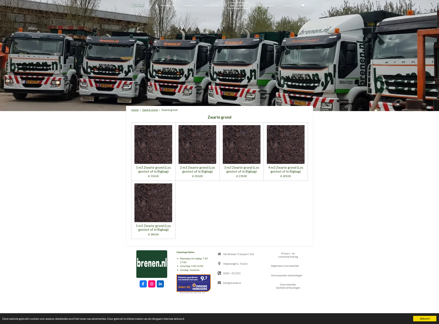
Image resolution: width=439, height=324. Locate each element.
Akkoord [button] (425, 318)
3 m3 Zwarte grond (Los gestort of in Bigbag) (241, 169)
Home (135, 109)
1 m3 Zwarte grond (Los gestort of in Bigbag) (153, 169)
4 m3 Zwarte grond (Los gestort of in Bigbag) (285, 169)
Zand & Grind (150, 109)
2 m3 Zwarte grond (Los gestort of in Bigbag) (197, 169)
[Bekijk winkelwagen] (303, 5)
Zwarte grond (169, 109)
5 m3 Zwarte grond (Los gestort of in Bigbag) (153, 227)
